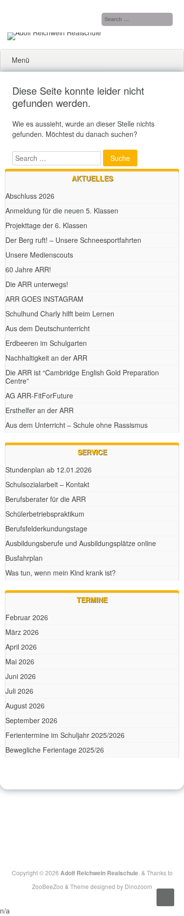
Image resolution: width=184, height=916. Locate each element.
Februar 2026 (26, 617)
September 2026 (31, 720)
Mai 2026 (19, 661)
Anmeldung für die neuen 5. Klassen (61, 210)
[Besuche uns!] (93, 814)
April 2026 (21, 647)
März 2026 (22, 632)
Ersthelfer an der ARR (39, 410)
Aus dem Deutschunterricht (47, 328)
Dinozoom (138, 886)
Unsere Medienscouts (39, 255)
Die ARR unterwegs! (36, 284)
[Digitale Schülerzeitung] (81, 814)
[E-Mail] (104, 814)
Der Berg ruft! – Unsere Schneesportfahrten (73, 240)
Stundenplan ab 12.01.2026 (48, 469)
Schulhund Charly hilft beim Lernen (59, 313)
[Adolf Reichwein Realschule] (54, 32)
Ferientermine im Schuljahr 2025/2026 (65, 735)
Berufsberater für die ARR (45, 499)
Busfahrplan (24, 558)
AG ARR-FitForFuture (39, 395)
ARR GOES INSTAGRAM (44, 299)
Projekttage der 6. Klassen (46, 225)
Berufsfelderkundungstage (46, 528)
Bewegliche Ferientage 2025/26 (54, 750)
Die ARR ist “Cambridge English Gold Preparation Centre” (82, 376)
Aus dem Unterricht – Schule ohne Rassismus (76, 425)
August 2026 (25, 705)
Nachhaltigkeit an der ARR (46, 358)
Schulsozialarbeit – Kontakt (47, 484)
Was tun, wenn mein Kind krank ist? (60, 572)
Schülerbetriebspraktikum (44, 514)
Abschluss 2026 (29, 196)
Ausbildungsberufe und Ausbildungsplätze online (80, 543)
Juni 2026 (20, 676)
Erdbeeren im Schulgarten (46, 343)
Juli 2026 (19, 691)
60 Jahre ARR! (28, 269)
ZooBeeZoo (47, 886)
